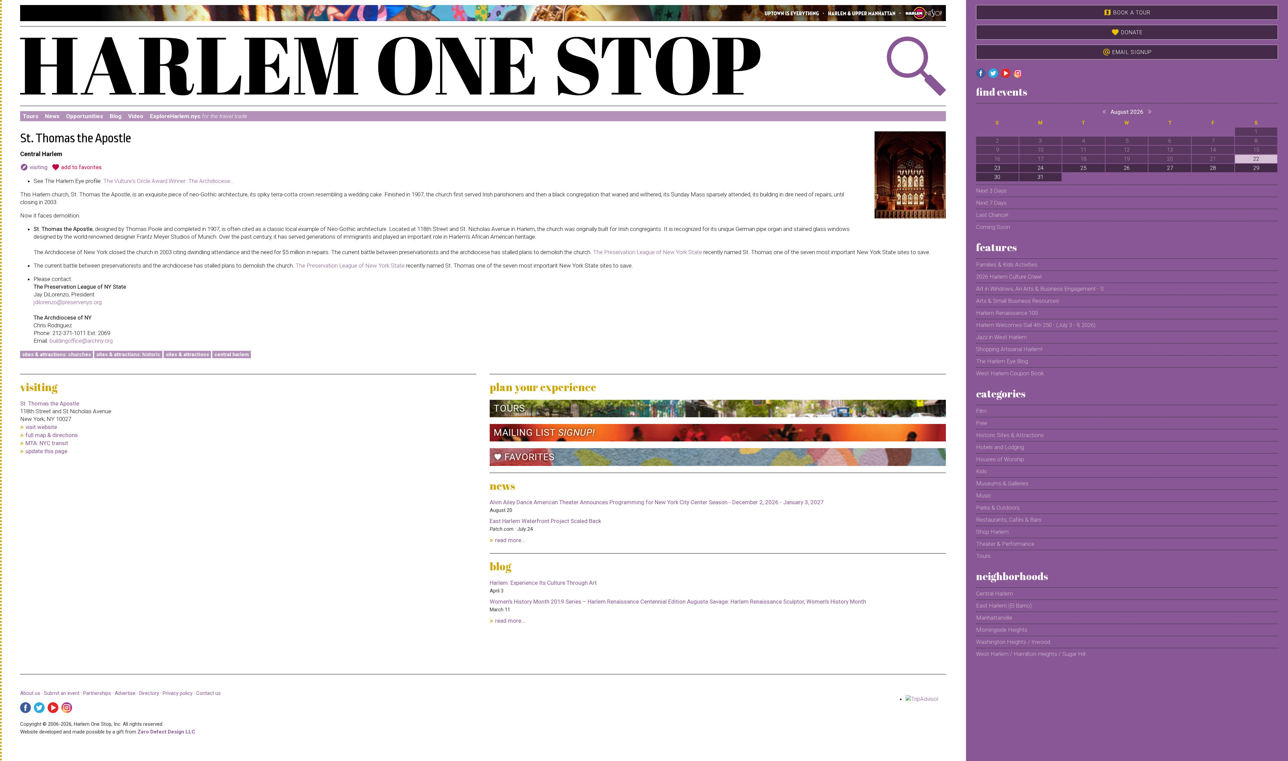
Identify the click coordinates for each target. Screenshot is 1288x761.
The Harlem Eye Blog (1002, 361)
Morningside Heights (1001, 629)
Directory (149, 693)
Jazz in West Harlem (1001, 337)
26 (1127, 167)
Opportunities (84, 116)
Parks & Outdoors (998, 507)
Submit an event (61, 693)
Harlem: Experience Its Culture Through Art (543, 582)
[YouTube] (53, 707)
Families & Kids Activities (1006, 264)
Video (135, 116)
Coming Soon (993, 227)
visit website (41, 427)
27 (1170, 167)
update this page (46, 451)
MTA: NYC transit (46, 443)
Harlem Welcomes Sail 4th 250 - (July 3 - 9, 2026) (1035, 325)
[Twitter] (39, 707)
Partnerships (97, 693)
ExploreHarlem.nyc (198, 116)
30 (997, 177)
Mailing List (544, 432)
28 (1213, 167)
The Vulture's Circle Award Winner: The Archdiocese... (168, 181)
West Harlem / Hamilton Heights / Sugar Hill (1030, 654)
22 (1256, 158)
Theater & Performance (1005, 543)
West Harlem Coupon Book (1010, 373)
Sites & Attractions (187, 354)
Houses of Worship (1000, 459)
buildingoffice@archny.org (81, 340)
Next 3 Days (991, 190)
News (52, 116)
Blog (115, 116)
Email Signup (1127, 52)
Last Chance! (992, 214)
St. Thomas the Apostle (49, 403)
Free (981, 423)
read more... (510, 540)
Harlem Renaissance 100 (1007, 313)
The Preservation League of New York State (647, 252)
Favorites (524, 457)
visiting (34, 167)
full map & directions (51, 435)
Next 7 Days (991, 202)
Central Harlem (231, 354)
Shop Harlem (992, 531)
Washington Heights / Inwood (1013, 641)
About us (30, 693)
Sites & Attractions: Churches (56, 354)
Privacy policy (178, 693)
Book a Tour (1127, 12)
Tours (30, 116)
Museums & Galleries (1002, 483)
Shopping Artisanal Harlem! (1009, 349)
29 (1256, 167)
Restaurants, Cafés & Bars (1008, 519)
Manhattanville (994, 617)
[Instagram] (66, 707)
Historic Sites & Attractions (1010, 435)
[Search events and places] (876, 66)
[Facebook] (25, 707)
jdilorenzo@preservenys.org (68, 302)
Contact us (208, 693)
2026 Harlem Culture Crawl (1008, 276)
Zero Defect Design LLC (166, 732)
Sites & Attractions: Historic (128, 354)
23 (997, 167)
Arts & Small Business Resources (1017, 300)
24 (1040, 167)
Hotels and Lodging (1000, 447)
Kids (981, 471)
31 (1040, 177)
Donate (1127, 32)
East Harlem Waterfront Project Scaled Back (545, 521)
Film (981, 411)
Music (983, 495)
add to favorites (77, 167)
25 (1083, 167)
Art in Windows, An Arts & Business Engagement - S (1040, 288)
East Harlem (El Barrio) (1004, 605)
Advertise (125, 693)
